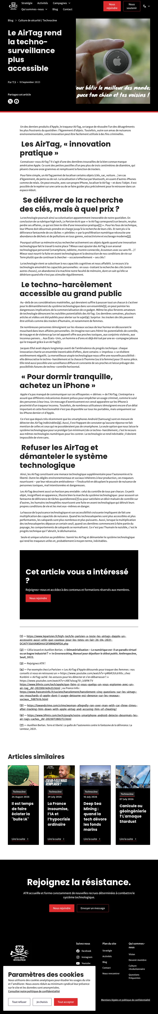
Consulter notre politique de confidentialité (34, 991)
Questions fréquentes (134, 976)
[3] (104, 306)
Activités (42, 3)
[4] (87, 317)
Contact (67, 9)
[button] (61, 3)
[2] (129, 236)
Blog (55, 9)
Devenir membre (137, 960)
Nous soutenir (132, 6)
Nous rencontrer (111, 973)
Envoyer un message (93, 908)
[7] (77, 498)
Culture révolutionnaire (137, 967)
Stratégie (26, 3)
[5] (58, 342)
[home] (13, 6)
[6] (59, 422)
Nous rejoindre (112, 6)
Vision (132, 954)
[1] (99, 225)
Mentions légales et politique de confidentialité (125, 1000)
